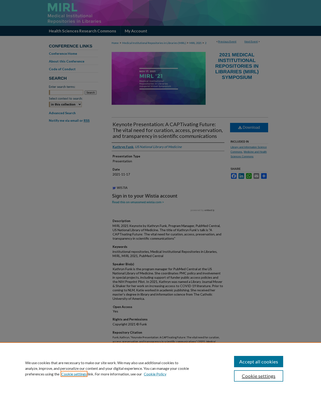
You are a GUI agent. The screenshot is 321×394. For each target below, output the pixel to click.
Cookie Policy (155, 374)
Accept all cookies (258, 361)
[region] (160, 368)
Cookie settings (74, 374)
